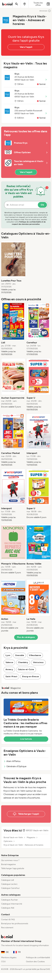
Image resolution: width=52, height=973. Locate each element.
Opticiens (8, 841)
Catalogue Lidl (7, 880)
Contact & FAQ (8, 919)
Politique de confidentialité (38, 957)
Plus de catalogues (26, 637)
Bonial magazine (8, 864)
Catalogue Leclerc (9, 884)
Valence (9, 662)
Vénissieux (38, 662)
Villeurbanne (35, 655)
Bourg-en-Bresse (30, 676)
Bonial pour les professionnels (14, 923)
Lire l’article (26, 739)
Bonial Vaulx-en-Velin (13, 838)
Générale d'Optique (16, 766)
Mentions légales (8, 957)
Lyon (7, 655)
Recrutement (7, 927)
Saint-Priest (11, 676)
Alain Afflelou (13, 761)
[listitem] (13, 267)
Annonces (43, 11)
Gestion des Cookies (35, 961)
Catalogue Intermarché (11, 904)
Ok (42, 204)
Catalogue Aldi (7, 908)
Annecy (9, 669)
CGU (3, 961)
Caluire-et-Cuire (26, 669)
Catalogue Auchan (9, 900)
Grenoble (19, 655)
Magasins (31, 838)
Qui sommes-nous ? (10, 860)
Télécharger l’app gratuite (12, 868)
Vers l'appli (26, 47)
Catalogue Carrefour (10, 888)
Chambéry (23, 662)
